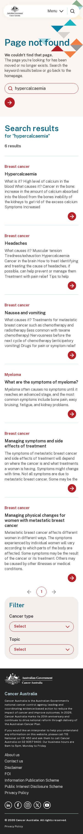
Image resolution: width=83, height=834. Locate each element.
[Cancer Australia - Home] (15, 11)
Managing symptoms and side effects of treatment (34, 443)
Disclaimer (13, 767)
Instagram (27, 805)
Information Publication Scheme (32, 780)
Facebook (18, 805)
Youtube (47, 805)
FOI (8, 774)
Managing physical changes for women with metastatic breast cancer (35, 520)
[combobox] (41, 88)
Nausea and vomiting (25, 312)
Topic (14, 639)
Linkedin (8, 805)
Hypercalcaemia (21, 174)
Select (20, 626)
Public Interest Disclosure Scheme (34, 786)
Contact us (14, 761)
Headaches (16, 243)
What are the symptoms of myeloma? (41, 382)
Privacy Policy (17, 793)
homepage (13, 76)
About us (12, 755)
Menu (52, 11)
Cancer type (21, 616)
